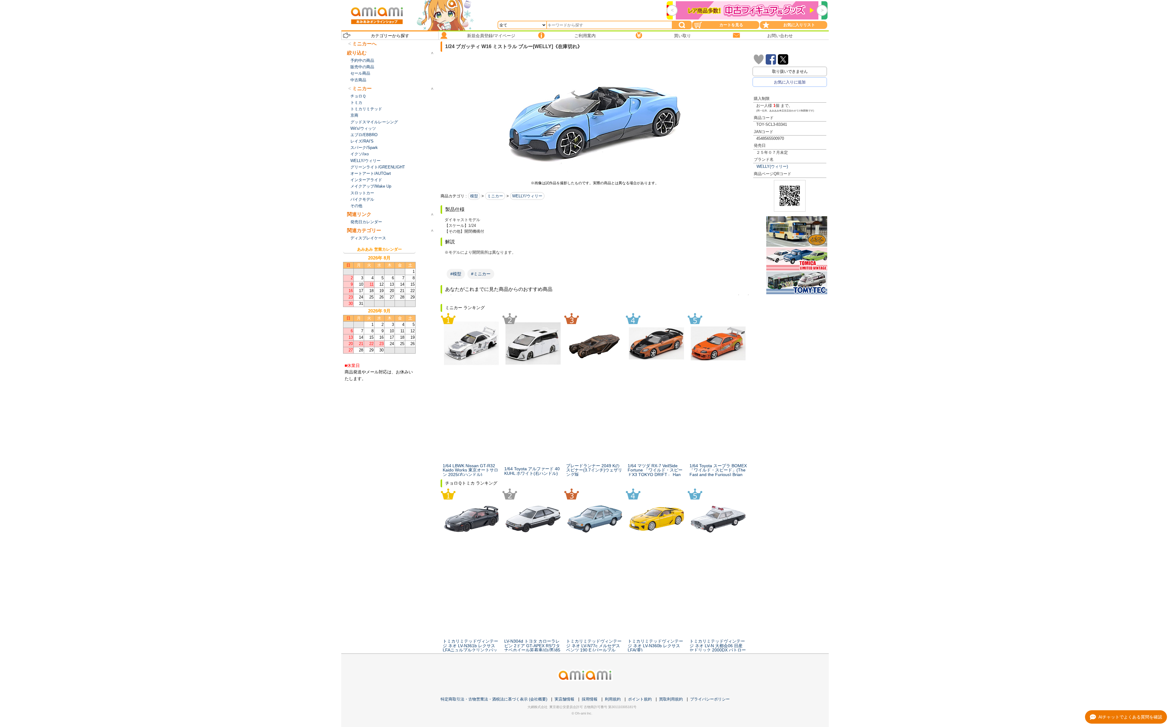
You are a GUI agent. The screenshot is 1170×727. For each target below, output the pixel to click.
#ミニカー (481, 273)
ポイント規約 (640, 699)
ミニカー (495, 196)
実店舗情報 (564, 699)
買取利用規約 (671, 699)
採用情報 (589, 699)
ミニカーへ (364, 43)
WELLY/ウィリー (527, 196)
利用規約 (613, 699)
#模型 (455, 273)
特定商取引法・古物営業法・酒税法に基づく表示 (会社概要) (494, 699)
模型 (474, 196)
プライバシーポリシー (710, 699)
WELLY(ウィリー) (772, 166)
